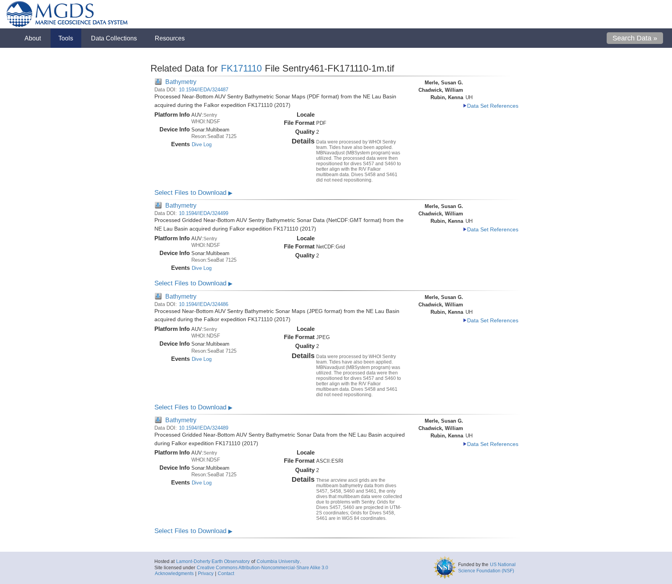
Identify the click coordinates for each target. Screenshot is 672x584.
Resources (170, 38)
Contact (226, 573)
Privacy (206, 573)
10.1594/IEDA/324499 (203, 213)
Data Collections (114, 38)
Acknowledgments (174, 573)
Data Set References (492, 106)
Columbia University (278, 561)
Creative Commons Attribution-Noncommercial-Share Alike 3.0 (262, 567)
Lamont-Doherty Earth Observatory (213, 561)
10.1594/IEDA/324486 (203, 304)
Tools (65, 38)
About (32, 38)
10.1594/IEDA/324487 (203, 90)
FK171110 (241, 68)
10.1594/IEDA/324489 (203, 428)
